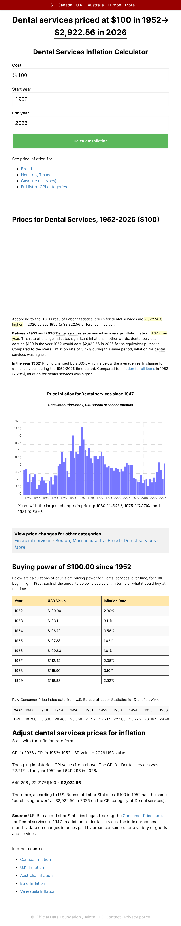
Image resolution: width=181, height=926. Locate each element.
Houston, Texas (35, 174)
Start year (21, 89)
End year (20, 113)
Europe (114, 5)
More (130, 5)
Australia (96, 5)
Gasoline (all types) (39, 180)
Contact (113, 917)
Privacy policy (137, 917)
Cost (16, 65)
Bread (26, 168)
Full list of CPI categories (44, 186)
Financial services (32, 540)
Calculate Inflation (91, 141)
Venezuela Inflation (38, 891)
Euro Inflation (32, 883)
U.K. (80, 5)
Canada (65, 5)
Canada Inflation (35, 859)
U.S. (50, 5)
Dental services (140, 540)
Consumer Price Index (143, 815)
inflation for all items (138, 368)
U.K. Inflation (32, 867)
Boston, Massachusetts (79, 540)
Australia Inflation (36, 875)
